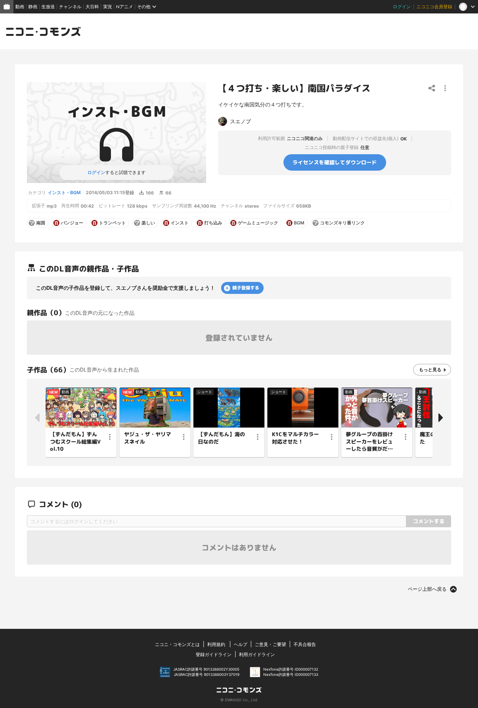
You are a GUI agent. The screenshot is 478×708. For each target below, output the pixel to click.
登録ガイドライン (214, 654)
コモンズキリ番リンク (342, 223)
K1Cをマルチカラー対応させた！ (295, 438)
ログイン (402, 6)
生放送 (48, 6)
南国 (40, 223)
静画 (32, 6)
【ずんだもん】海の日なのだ (221, 438)
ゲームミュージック (258, 223)
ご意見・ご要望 (270, 644)
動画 (19, 6)
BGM (299, 223)
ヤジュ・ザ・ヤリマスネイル (147, 438)
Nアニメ (124, 6)
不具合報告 (305, 644)
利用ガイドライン (257, 654)
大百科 (92, 6)
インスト (180, 223)
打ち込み (213, 223)
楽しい (148, 223)
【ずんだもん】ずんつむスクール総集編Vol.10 (75, 441)
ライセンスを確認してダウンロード (334, 162)
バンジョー (72, 223)
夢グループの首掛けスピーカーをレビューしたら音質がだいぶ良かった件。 (369, 442)
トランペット (112, 223)
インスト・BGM (64, 192)
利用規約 (216, 644)
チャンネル (70, 6)
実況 (107, 6)
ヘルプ (240, 644)
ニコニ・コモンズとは (177, 644)
